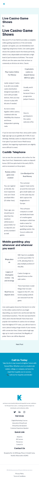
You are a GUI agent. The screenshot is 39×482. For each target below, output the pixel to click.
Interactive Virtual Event (19, 423)
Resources (19, 442)
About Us (19, 437)
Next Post (19, 344)
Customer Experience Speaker (19, 428)
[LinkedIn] (19, 412)
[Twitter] (15, 412)
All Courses (19, 439)
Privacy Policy (19, 473)
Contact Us (19, 444)
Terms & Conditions (20, 476)
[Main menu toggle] (35, 4)
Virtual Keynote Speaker (19, 426)
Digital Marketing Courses (19, 420)
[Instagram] (24, 412)
